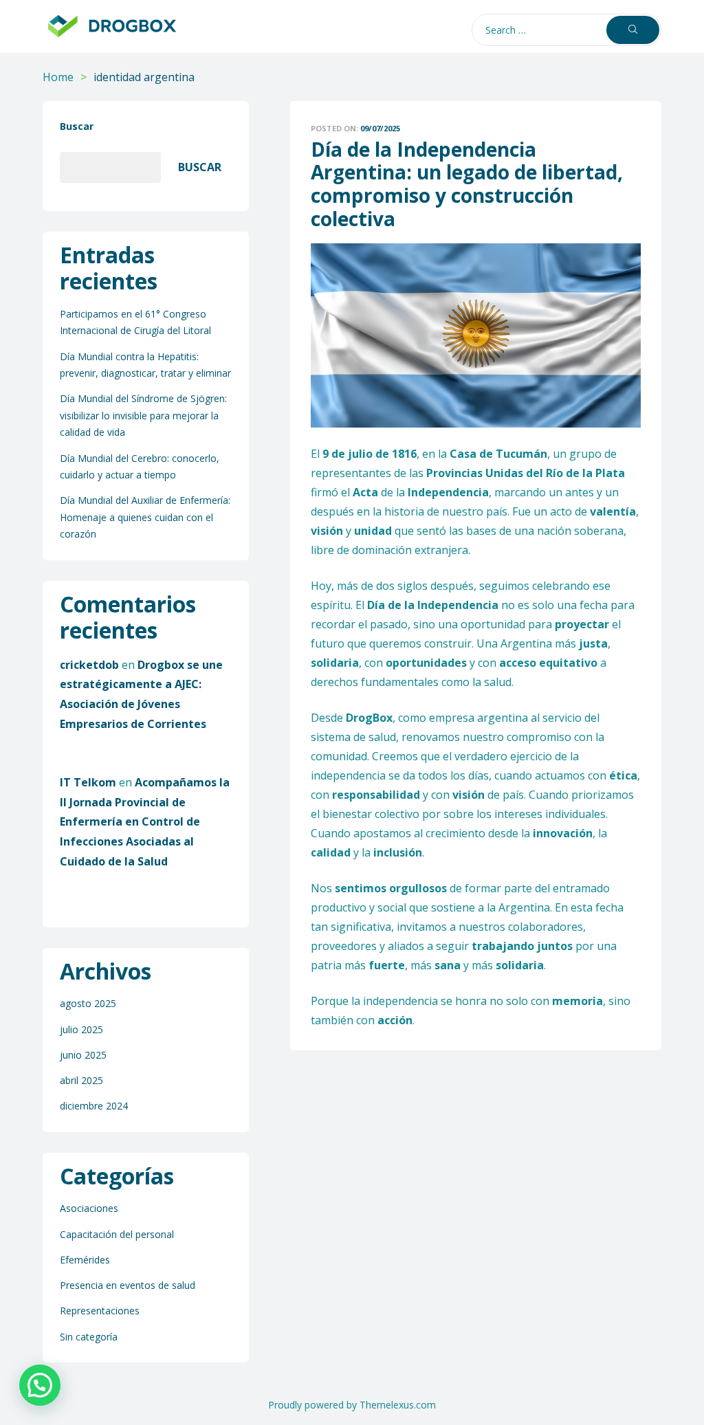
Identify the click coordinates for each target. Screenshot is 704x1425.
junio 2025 (83, 1054)
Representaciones (100, 1310)
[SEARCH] (632, 30)
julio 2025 (81, 1029)
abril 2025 (81, 1080)
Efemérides (85, 1259)
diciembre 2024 (94, 1105)
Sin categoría (89, 1336)
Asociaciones (89, 1208)
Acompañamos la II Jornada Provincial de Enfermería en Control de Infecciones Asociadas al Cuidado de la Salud (145, 822)
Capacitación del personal (117, 1234)
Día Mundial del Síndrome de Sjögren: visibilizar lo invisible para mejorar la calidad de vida (143, 415)
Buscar (77, 126)
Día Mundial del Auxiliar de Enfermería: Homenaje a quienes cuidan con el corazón (145, 517)
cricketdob (89, 664)
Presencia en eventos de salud (127, 1285)
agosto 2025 (88, 1003)
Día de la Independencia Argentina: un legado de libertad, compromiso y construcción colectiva (467, 184)
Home (58, 77)
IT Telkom (88, 782)
